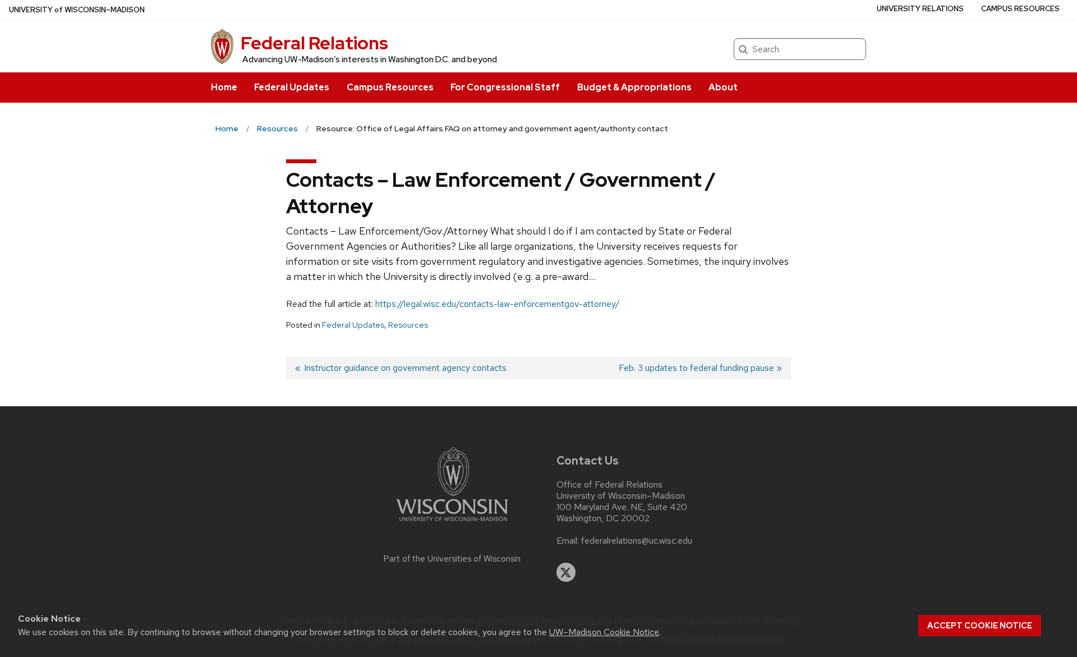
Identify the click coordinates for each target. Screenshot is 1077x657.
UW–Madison (77, 10)
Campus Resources (390, 87)
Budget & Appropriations (634, 87)
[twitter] (566, 572)
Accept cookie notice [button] (979, 625)
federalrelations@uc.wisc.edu (636, 540)
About (723, 87)
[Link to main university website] (452, 523)
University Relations (920, 8)
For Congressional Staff (505, 87)
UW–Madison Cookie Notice (604, 632)
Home (224, 87)
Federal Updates (291, 87)
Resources (408, 324)
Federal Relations (314, 43)
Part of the (452, 558)
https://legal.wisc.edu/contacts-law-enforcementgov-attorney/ (497, 304)
